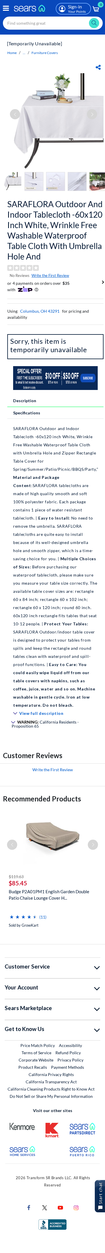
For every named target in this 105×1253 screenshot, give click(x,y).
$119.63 (16, 876)
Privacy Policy (70, 1059)
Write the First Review (50, 275)
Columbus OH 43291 (40, 311)
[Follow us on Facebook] (29, 1207)
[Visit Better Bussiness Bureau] (52, 1224)
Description (24, 400)
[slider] (23, 915)
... (24, 53)
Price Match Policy (37, 1045)
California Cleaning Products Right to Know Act (51, 1088)
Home (12, 53)
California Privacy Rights (51, 1074)
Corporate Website (36, 1059)
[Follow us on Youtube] (60, 1207)
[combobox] (53, 23)
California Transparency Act (51, 1081)
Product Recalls (32, 1067)
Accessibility (70, 1045)
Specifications (26, 412)
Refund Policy (68, 1052)
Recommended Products (42, 798)
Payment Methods (67, 1067)
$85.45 (18, 883)
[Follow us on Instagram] (76, 1207)
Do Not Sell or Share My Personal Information (51, 1096)
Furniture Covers (45, 53)
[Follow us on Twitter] (44, 1207)
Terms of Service (36, 1052)
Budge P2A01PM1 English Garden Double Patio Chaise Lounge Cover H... (49, 895)
